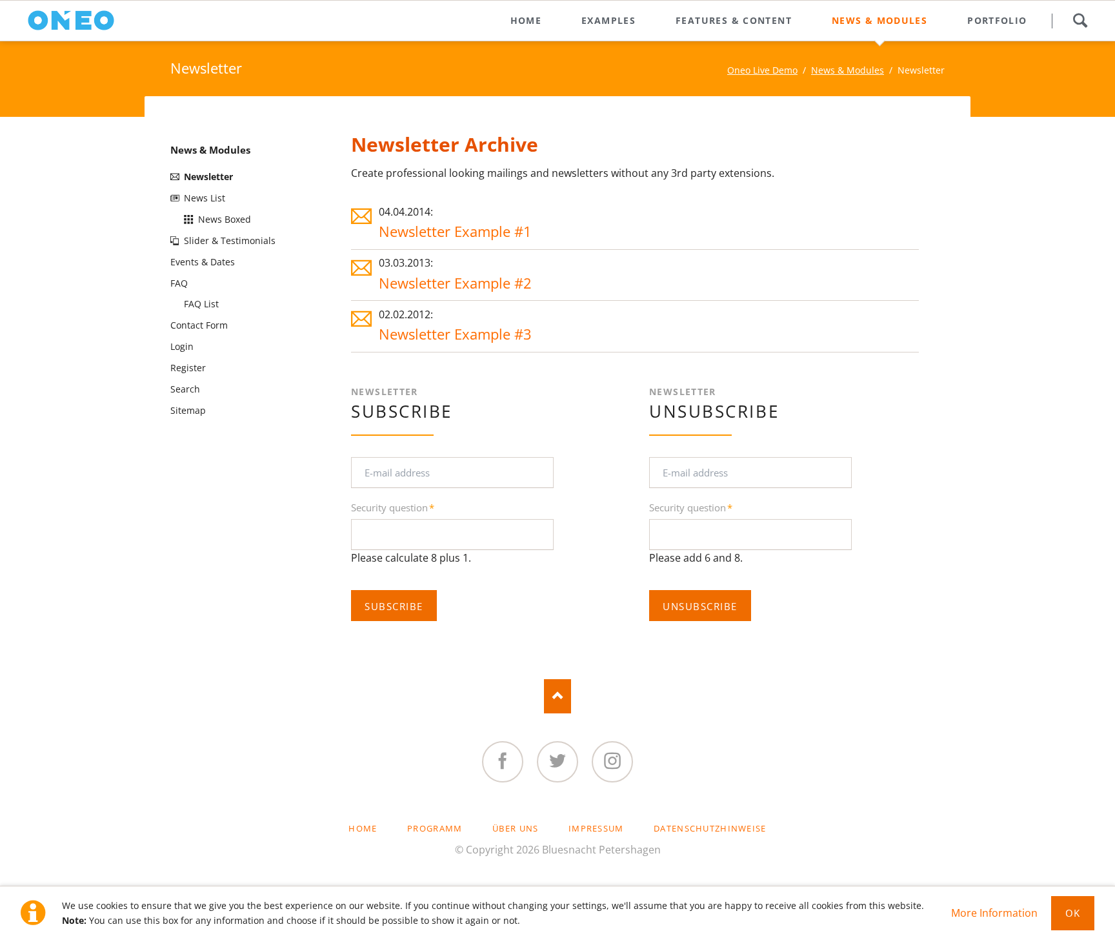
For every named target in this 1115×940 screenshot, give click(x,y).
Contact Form (199, 325)
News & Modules (847, 70)
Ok (1073, 912)
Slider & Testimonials (230, 240)
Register (188, 368)
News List (204, 198)
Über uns (515, 828)
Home (362, 828)
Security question (392, 508)
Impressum (596, 828)
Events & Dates (202, 262)
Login (182, 346)
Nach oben (558, 696)
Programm (434, 828)
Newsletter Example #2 (455, 283)
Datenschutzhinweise (710, 828)
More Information (994, 913)
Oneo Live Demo (762, 70)
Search (1080, 21)
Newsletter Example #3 (455, 334)
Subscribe (394, 606)
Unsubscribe (700, 606)
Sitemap (188, 410)
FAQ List (201, 304)
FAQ (179, 283)
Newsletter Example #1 (455, 231)
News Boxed (224, 219)
